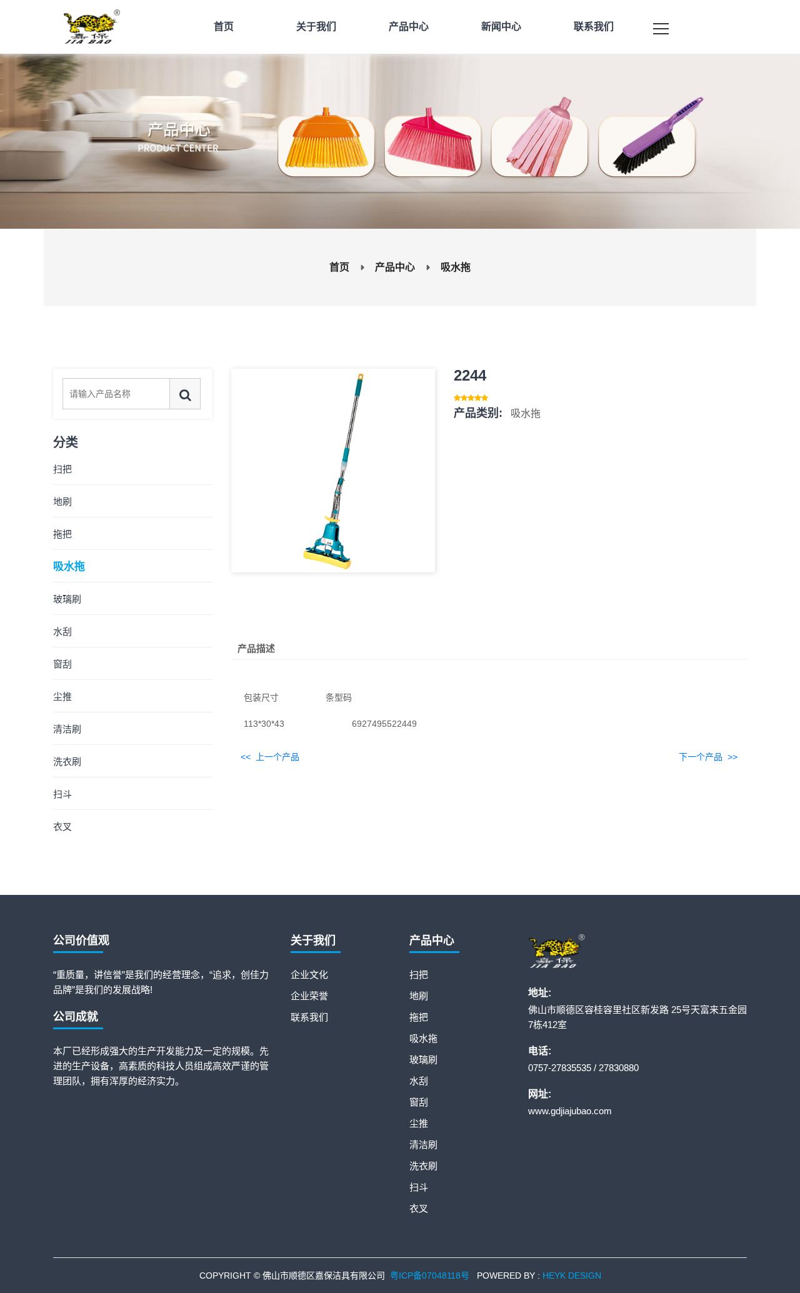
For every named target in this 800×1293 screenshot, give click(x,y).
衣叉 (62, 826)
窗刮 (62, 664)
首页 (339, 267)
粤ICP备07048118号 (429, 1276)
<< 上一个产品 (270, 757)
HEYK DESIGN (571, 1276)
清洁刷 (67, 729)
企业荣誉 (309, 996)
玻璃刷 (67, 599)
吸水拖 (456, 267)
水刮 (62, 631)
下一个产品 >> (708, 757)
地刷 (62, 501)
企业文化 (309, 974)
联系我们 (309, 1017)
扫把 (62, 469)
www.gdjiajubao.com (570, 1111)
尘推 (62, 696)
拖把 (62, 534)
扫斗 (62, 794)
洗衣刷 (67, 761)
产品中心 (395, 267)
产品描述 (256, 648)
